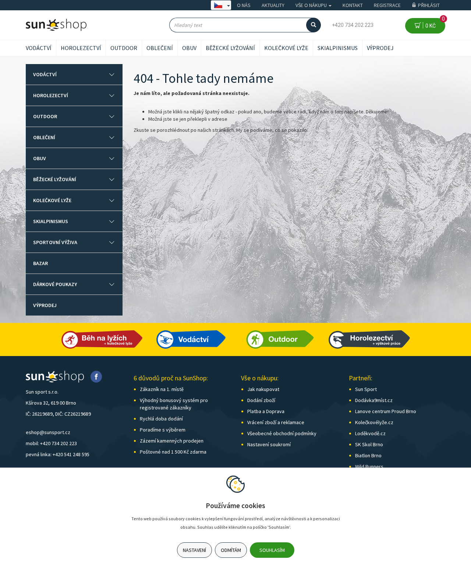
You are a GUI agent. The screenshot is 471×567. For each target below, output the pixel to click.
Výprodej (380, 48)
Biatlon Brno (368, 455)
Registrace (387, 5)
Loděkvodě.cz (370, 433)
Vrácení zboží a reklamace (275, 422)
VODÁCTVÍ (39, 48)
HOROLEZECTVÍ (81, 48)
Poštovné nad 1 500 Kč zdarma (173, 451)
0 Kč (434, 23)
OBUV (189, 48)
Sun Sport (366, 389)
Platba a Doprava (265, 411)
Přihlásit (429, 5)
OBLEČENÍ (159, 48)
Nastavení (194, 550)
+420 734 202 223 (352, 25)
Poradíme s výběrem (162, 429)
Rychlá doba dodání (161, 418)
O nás (244, 5)
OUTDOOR (123, 48)
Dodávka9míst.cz (374, 400)
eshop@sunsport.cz (48, 432)
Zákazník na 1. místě (162, 389)
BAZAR (40, 263)
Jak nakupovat (263, 389)
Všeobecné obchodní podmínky (281, 433)
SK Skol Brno (369, 444)
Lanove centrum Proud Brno (385, 411)
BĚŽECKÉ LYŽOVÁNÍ (230, 48)
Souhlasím (272, 550)
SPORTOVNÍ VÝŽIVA (55, 242)
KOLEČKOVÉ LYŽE (286, 48)
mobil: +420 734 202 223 (51, 443)
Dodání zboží (261, 400)
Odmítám (231, 550)
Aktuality (273, 5)
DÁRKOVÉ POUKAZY (55, 284)
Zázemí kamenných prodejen (171, 440)
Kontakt (353, 5)
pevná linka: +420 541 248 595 (57, 454)
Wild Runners (369, 466)
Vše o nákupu (311, 5)
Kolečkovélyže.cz (374, 422)
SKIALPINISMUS (338, 48)
